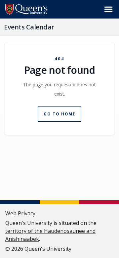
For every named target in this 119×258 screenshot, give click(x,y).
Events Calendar (29, 26)
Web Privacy (20, 213)
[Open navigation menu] (108, 9)
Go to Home (60, 113)
